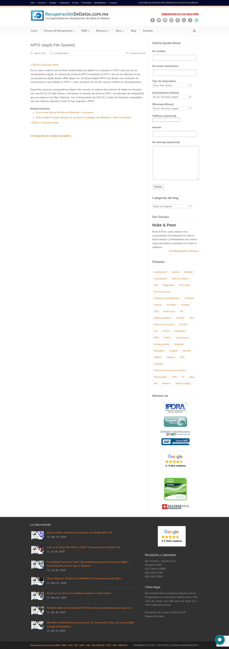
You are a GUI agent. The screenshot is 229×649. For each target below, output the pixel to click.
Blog (133, 30)
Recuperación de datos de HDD (45, 645)
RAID (85, 30)
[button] (175, 461)
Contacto (113, 3)
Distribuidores (100, 3)
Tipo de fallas (160, 377)
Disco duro (184, 285)
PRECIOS (122, 645)
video (191, 377)
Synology (158, 364)
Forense (158, 305)
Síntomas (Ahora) (163, 104)
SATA (81, 645)
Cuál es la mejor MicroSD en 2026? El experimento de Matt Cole (83, 547)
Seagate (173, 351)
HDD (156, 311)
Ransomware (182, 337)
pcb (155, 331)
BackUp (175, 272)
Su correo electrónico (165, 66)
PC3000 (183, 324)
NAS (191, 318)
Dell (156, 285)
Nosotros (42, 3)
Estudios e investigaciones (167, 298)
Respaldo (179, 344)
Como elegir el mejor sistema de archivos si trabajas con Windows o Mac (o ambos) (83, 117)
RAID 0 (167, 337)
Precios (75, 3)
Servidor (187, 351)
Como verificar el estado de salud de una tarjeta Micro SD (79, 532)
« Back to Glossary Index (44, 64)
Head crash (169, 311)
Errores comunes (162, 292)
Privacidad (86, 3)
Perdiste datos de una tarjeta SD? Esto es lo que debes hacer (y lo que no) (89, 607)
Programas (180, 331)
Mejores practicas (162, 318)
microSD (180, 318)
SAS (115, 645)
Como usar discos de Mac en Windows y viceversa (64, 112)
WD (155, 383)
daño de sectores (180, 278)
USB (88, 645)
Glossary (193, 250)
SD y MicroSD (98, 645)
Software (170, 357)
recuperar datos (161, 344)
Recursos (102, 30)
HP (181, 311)
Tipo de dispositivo (164, 81)
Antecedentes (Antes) (165, 92)
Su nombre (158, 51)
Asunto (156, 127)
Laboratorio (64, 3)
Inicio (32, 3)
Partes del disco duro (164, 324)
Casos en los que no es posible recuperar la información (79, 593)
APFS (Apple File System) (52, 45)
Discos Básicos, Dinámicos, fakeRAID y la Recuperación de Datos (84, 578)
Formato (185, 305)
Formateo (171, 305)
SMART (157, 357)
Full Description (178, 250)
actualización (160, 272)
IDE (75, 645)
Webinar (166, 383)
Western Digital (183, 383)
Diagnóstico (168, 285)
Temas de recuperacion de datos (170, 370)
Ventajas (52, 3)
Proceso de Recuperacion (59, 30)
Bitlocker (188, 272)
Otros (120, 30)
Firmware (189, 298)
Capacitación (160, 278)
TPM (174, 377)
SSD (182, 357)
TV (182, 377)
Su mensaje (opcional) (166, 142)
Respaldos (159, 351)
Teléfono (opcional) (164, 115)
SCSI (108, 645)
